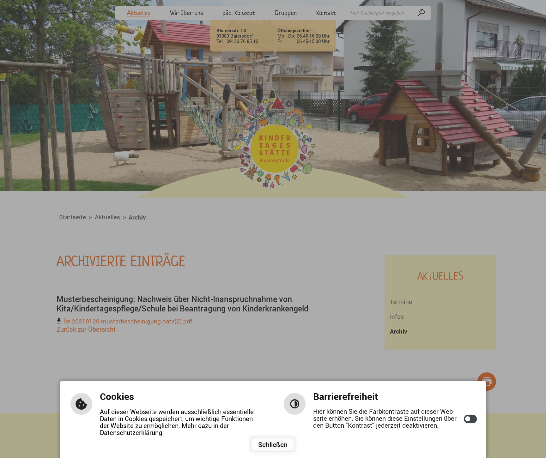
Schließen (273, 444)
